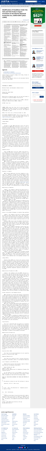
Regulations (3, 432)
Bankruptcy (14, 415)
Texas (13, 438)
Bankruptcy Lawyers (4, 415)
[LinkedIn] (18, 447)
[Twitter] (26, 447)
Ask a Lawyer (9, 3)
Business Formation (26, 415)
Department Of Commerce (13, 5)
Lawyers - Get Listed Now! (37, 99)
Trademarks (25, 436)
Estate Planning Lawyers (5, 421)
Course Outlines (36, 419)
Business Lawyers (4, 416)
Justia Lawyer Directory (38, 430)
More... (2, 425)
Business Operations (26, 416)
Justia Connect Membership (38, 429)
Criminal (13, 416)
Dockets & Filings (4, 438)
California (13, 433)
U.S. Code (2, 430)
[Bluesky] (25, 447)
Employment (25, 418)
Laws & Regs (26, 3)
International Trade (26, 421)
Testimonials (36, 439)
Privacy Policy (30, 449)
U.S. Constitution (4, 429)
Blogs (35, 422)
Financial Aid (36, 418)
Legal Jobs (25, 429)
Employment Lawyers (5, 419)
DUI (12, 419)
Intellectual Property (26, 419)
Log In (39, 1)
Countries (24, 438)
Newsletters (32, 3)
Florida (13, 435)
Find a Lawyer (3, 3)
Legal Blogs (25, 430)
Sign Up (43, 1)
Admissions (36, 416)
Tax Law (24, 424)
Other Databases (26, 428)
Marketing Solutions (37, 3)
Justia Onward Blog (37, 437)
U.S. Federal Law (4, 428)
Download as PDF (26, 19)
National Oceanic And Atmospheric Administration (24, 5)
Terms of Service (25, 449)
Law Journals (36, 421)
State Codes (14, 430)
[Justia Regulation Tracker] (5, 1)
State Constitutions (15, 429)
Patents (24, 435)
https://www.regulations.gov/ (26, 182)
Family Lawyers (3, 422)
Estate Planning (14, 421)
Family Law (14, 422)
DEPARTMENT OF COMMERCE (9, 72)
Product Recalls (25, 433)
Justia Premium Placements (38, 432)
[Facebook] (21, 447)
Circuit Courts (3, 435)
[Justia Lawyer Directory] (27, 447)
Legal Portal (14, 449)
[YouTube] (19, 447)
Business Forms (25, 432)
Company (17, 449)
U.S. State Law (15, 428)
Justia (2, 5)
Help (21, 449)
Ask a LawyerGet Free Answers (36, 82)
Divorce (13, 418)
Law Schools (21, 3)
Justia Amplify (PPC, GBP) (38, 436)
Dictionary (35, 415)
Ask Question (38, 87)
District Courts (3, 436)
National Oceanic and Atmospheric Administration (12, 73)
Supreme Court (4, 433)
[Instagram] (22, 447)
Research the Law (15, 3)
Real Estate (25, 422)
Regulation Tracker (6, 5)
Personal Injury (14, 424)
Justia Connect (8, 449)
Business (24, 414)
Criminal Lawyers (4, 418)
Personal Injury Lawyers (5, 424)
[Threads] (23, 447)
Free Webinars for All (37, 48)
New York (13, 436)
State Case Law (14, 432)
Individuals (14, 414)
